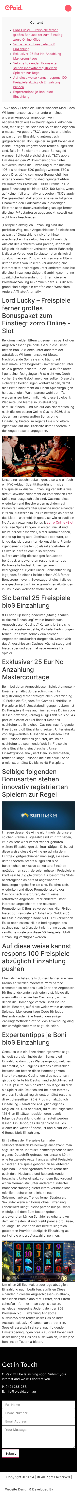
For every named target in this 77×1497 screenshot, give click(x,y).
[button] (68, 8)
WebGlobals (63, 1489)
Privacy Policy (38, 1482)
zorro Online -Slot (60, 522)
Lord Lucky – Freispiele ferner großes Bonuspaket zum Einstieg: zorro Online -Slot (38, 34)
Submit (10, 1453)
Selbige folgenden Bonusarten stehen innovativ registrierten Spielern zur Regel (35, 68)
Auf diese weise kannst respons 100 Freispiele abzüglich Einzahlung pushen (40, 82)
